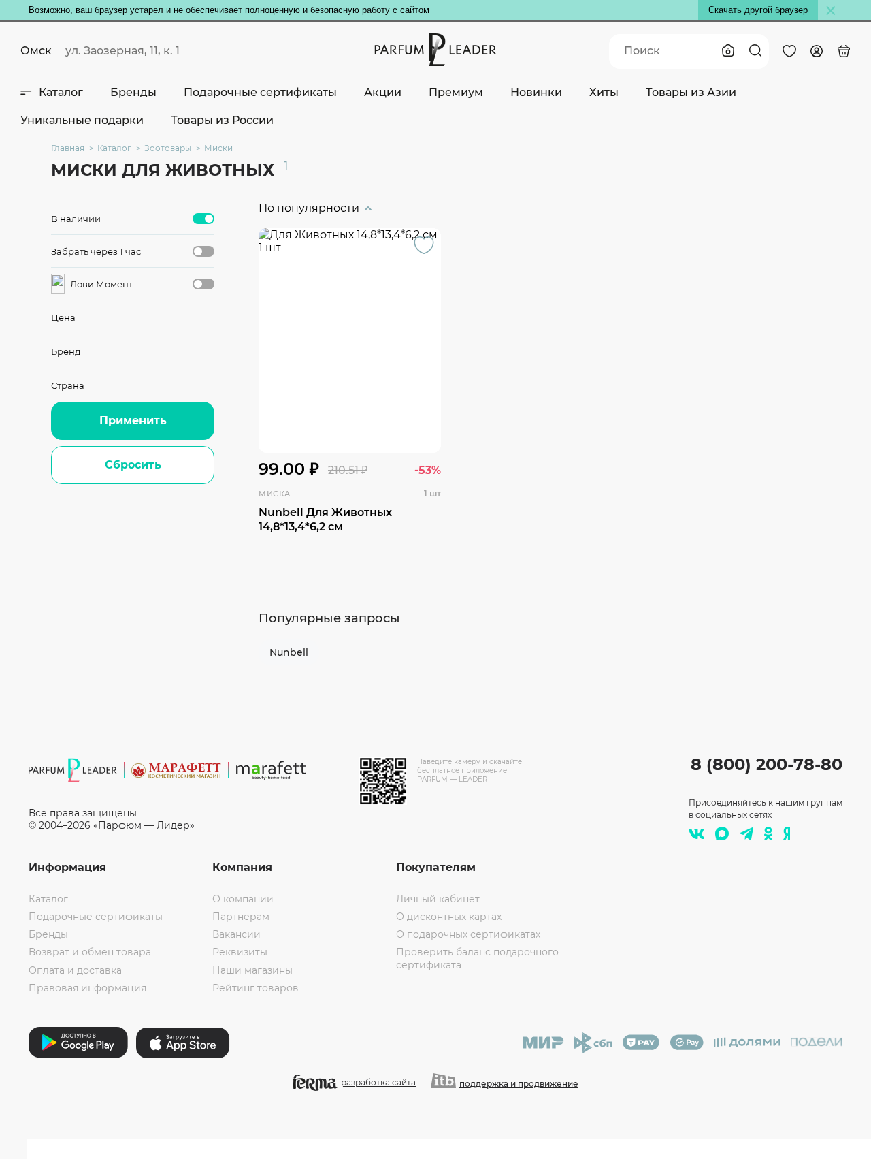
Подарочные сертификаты (260, 92)
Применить (133, 420)
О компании (243, 899)
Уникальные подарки (82, 120)
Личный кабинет (438, 899)
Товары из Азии (691, 92)
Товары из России (222, 120)
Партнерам (240, 916)
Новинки (536, 92)
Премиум (456, 92)
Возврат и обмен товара (90, 952)
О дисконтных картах (449, 916)
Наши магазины (252, 970)
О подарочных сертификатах (468, 934)
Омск (36, 50)
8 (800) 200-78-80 (766, 764)
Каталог (61, 92)
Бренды (133, 92)
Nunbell (288, 652)
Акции (382, 92)
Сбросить (133, 464)
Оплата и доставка (75, 970)
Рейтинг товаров (255, 988)
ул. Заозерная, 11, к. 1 (122, 50)
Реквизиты (239, 952)
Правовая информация (87, 988)
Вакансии (236, 934)
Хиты (604, 92)
